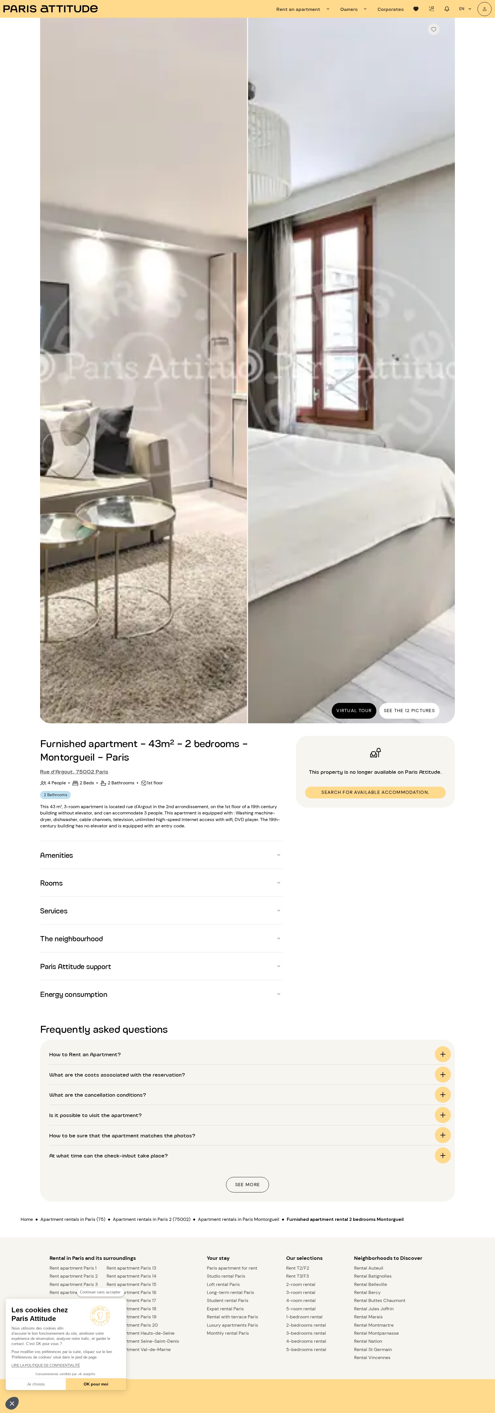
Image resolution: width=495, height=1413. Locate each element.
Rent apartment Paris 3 (74, 1284)
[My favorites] (416, 9)
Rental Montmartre (374, 1325)
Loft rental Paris (223, 1284)
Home (27, 1219)
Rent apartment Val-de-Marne (139, 1349)
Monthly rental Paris (228, 1333)
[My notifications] (447, 9)
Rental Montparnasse (376, 1333)
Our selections (304, 1258)
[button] (12, 1403)
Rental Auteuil (368, 1268)
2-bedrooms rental (306, 1325)
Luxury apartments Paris (232, 1325)
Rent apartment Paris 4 (74, 1292)
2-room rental (300, 1284)
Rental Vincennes (372, 1357)
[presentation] (304, 9)
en (461, 8)
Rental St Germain (373, 1349)
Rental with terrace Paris (232, 1317)
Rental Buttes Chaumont (379, 1300)
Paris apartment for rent (232, 1268)
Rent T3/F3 (297, 1276)
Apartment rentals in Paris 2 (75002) (151, 1219)
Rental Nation (368, 1341)
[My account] (485, 9)
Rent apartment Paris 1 (73, 1268)
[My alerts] (431, 9)
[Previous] (49, 371)
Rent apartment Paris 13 (131, 1268)
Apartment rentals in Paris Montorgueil (238, 1219)
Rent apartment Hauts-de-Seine (140, 1333)
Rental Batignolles (373, 1276)
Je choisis (36, 1384)
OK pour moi (96, 1384)
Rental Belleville (370, 1284)
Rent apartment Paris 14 (131, 1276)
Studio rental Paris (226, 1276)
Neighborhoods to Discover (388, 1258)
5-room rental (301, 1309)
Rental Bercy (367, 1292)
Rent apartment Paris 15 (131, 1284)
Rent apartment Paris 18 (131, 1309)
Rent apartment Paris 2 (74, 1276)
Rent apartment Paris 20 (132, 1325)
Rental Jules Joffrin (374, 1309)
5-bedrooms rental (306, 1349)
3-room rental (300, 1292)
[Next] (445, 371)
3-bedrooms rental (306, 1333)
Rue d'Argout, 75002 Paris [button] (74, 771)
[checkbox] (433, 29)
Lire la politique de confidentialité (45, 1365)
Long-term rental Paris (230, 1292)
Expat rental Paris (225, 1309)
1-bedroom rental (304, 1317)
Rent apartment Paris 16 (131, 1292)
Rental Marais (368, 1317)
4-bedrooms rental (306, 1341)
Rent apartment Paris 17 (131, 1300)
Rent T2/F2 (297, 1268)
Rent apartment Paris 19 (131, 1317)
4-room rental (301, 1300)
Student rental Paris (227, 1300)
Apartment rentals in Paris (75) (72, 1219)
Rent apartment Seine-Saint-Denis (143, 1341)
